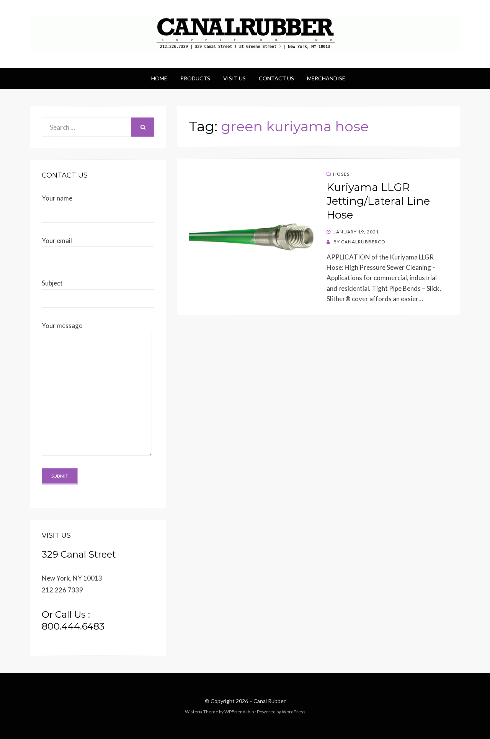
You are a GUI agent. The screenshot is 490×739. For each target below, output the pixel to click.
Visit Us (234, 78)
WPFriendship (239, 712)
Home (159, 78)
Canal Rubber (269, 701)
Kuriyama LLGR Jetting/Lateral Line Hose (378, 201)
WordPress (293, 712)
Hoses (341, 174)
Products (195, 78)
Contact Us (276, 78)
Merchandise (326, 78)
